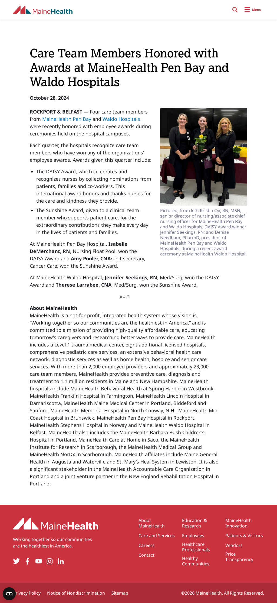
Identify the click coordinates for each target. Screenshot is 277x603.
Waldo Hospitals (121, 119)
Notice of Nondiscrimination (76, 593)
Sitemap (119, 593)
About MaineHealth (151, 523)
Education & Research (194, 523)
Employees (193, 536)
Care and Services (156, 536)
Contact (146, 555)
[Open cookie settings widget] (9, 593)
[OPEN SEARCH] (235, 9)
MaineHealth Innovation (238, 523)
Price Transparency (239, 556)
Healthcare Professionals (196, 547)
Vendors (234, 545)
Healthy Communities (195, 561)
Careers (146, 545)
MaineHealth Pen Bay (66, 119)
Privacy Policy (27, 593)
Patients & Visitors (244, 536)
